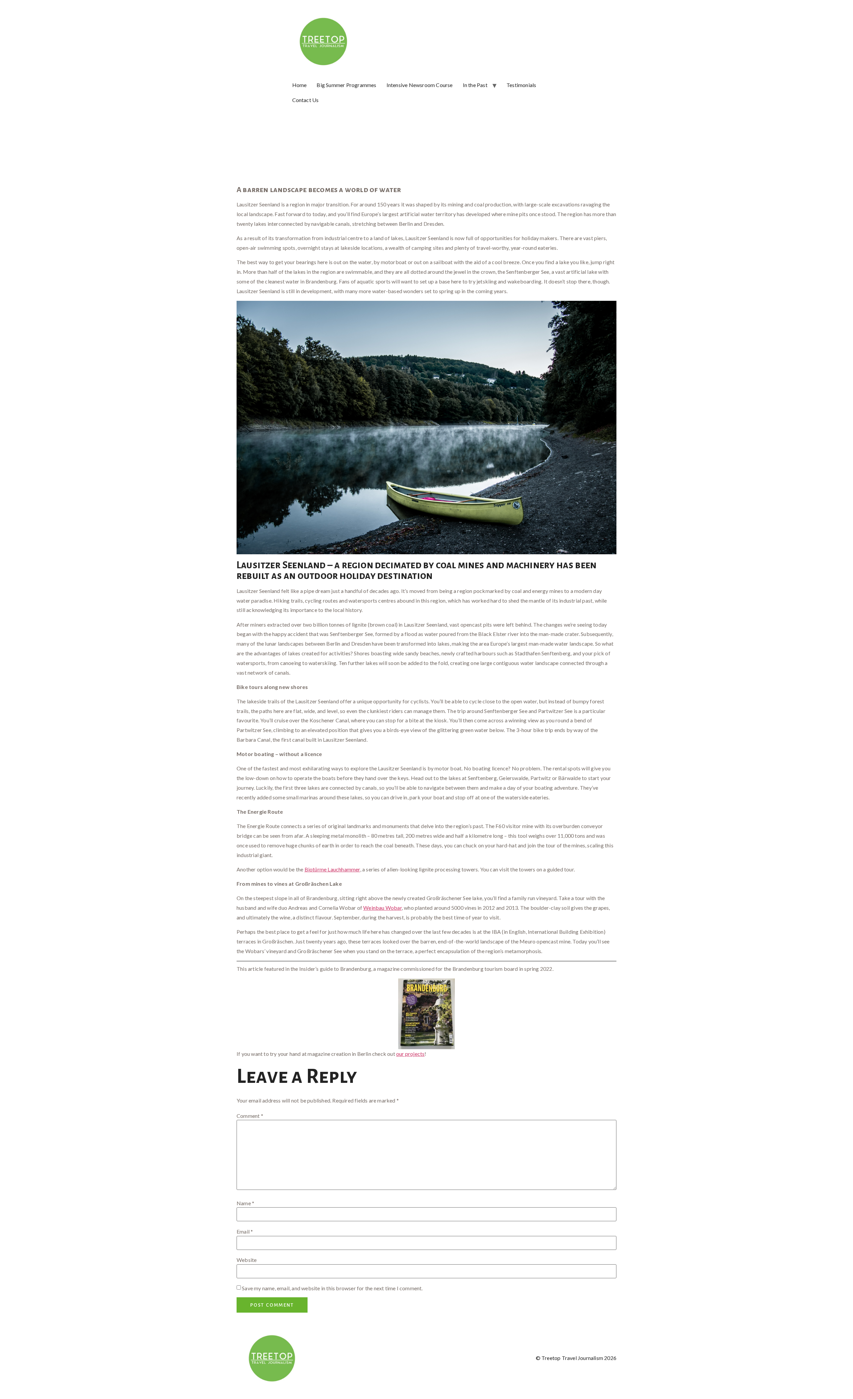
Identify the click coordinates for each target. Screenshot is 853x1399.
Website (247, 1260)
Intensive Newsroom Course (420, 85)
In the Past (475, 85)
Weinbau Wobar (382, 907)
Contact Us (305, 100)
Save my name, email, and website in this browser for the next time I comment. (332, 1288)
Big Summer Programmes (346, 85)
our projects (410, 1054)
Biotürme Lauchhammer (332, 869)
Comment (250, 1116)
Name (245, 1203)
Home (299, 85)
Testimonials (521, 85)
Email (245, 1231)
